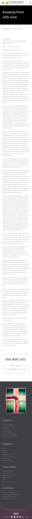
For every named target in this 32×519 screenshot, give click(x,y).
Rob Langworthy (6, 29)
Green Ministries (7, 477)
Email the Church (6, 431)
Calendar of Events (8, 460)
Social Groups (6, 458)
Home (4, 448)
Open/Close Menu (3, 2)
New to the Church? (8, 471)
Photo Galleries (7, 481)
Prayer (4, 479)
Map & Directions (7, 432)
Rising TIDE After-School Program (12, 494)
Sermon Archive (7, 473)
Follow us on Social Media (9, 434)
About (4, 450)
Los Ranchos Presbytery (9, 496)
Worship (5, 452)
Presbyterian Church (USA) (10, 498)
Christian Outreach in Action (10, 492)
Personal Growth (7, 454)
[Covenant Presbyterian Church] (15, 2)
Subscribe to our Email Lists (9, 436)
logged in (13, 369)
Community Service (8, 456)
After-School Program (8, 475)
